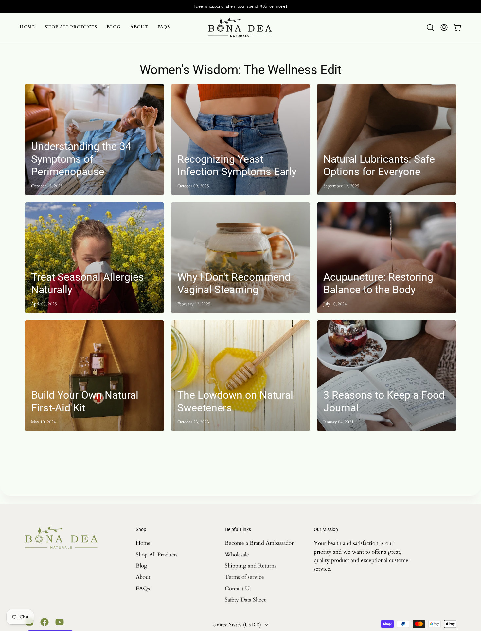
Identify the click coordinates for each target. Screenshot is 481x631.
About (143, 577)
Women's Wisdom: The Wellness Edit (240, 69)
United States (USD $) (236, 624)
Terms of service (244, 577)
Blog (141, 565)
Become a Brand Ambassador (259, 543)
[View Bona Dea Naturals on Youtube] (59, 622)
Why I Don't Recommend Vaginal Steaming (234, 283)
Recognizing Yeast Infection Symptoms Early (236, 165)
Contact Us (238, 588)
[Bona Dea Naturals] (240, 27)
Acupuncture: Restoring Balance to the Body (378, 283)
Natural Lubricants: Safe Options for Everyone (379, 165)
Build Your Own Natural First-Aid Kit (84, 401)
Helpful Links (238, 529)
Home (143, 543)
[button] (430, 27)
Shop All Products (157, 554)
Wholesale (237, 554)
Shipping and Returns (250, 565)
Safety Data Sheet (245, 599)
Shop (141, 529)
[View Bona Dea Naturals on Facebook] (44, 622)
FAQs (143, 588)
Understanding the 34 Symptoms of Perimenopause (81, 159)
